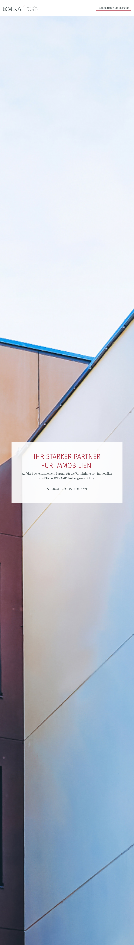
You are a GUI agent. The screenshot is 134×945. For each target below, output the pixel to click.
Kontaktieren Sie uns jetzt (114, 7)
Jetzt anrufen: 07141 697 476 (69, 488)
